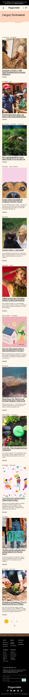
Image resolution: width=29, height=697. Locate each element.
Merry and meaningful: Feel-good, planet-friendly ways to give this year (13, 158)
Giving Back (21, 124)
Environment (13, 37)
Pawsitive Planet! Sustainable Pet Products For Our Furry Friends (12, 200)
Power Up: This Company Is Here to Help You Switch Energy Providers (13, 349)
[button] (3, 8)
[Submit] (24, 680)
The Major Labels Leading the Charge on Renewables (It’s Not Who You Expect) (14, 552)
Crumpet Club (25, 693)
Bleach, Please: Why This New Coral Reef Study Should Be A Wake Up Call (13, 400)
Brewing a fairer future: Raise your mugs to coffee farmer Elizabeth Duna (14, 115)
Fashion (11, 265)
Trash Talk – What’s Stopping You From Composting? (14, 449)
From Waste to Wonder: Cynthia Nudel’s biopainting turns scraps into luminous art (13, 72)
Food (11, 81)
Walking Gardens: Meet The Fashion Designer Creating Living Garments (13, 299)
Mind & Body (12, 569)
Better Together (6, 315)
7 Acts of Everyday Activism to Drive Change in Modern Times (13, 499)
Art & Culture (5, 37)
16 (15, 624)
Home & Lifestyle (14, 166)
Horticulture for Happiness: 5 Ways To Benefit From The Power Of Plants (14, 603)
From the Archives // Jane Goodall (12, 250)
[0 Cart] (25, 8)
